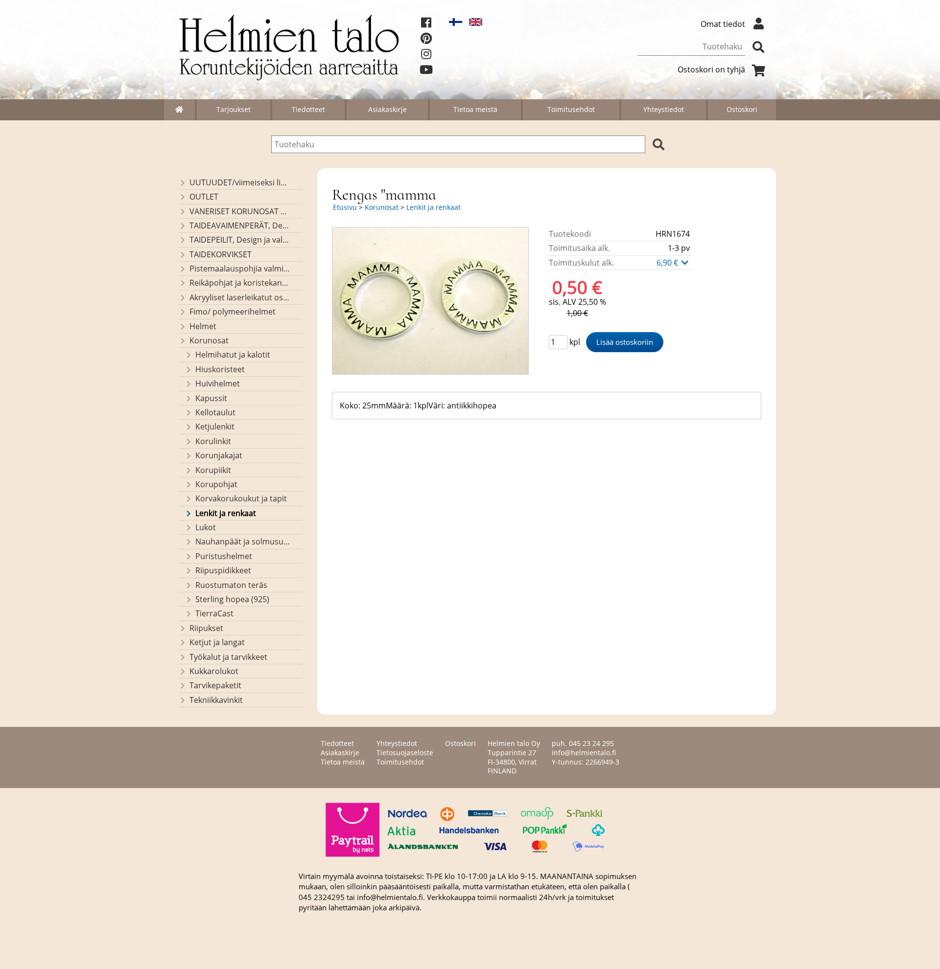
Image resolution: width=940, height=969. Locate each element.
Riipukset (206, 628)
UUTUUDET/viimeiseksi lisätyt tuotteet (239, 182)
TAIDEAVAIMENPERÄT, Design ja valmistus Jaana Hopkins (239, 225)
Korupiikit (213, 470)
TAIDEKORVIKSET (220, 254)
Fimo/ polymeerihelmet (232, 311)
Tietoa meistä (475, 109)
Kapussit (211, 398)
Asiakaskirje (387, 109)
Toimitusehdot (571, 109)
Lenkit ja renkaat (225, 513)
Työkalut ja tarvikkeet (228, 657)
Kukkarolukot (213, 671)
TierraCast (214, 613)
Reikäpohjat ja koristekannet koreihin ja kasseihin (239, 282)
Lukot (205, 527)
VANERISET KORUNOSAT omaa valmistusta (239, 211)
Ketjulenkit (215, 426)
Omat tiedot (723, 24)
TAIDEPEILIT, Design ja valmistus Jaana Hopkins (239, 239)
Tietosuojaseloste (404, 752)
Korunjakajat (218, 455)
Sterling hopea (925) (232, 599)
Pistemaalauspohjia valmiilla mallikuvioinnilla (239, 268)
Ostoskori (742, 109)
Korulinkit (213, 441)
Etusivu (345, 207)
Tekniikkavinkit (216, 700)
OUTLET (203, 196)
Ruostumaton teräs (231, 585)
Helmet (202, 326)
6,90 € (668, 262)
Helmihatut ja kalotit (232, 354)
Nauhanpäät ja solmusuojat (242, 541)
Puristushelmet (223, 556)
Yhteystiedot (663, 109)
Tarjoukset (233, 109)
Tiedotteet (308, 109)
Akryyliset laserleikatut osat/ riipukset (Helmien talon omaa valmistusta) (239, 297)
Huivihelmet (217, 383)
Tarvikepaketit (215, 685)
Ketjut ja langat (217, 642)
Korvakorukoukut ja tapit (241, 498)
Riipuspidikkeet (223, 570)
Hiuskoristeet (220, 369)
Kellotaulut (215, 412)
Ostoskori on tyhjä (711, 69)
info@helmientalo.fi (584, 752)
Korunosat (209, 340)
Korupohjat (216, 484)
